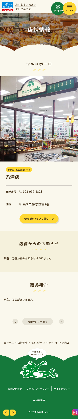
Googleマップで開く (36, 218)
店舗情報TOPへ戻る (37, 321)
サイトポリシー (62, 388)
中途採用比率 (39, 400)
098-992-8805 (32, 192)
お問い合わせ (15, 388)
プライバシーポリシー (38, 388)
